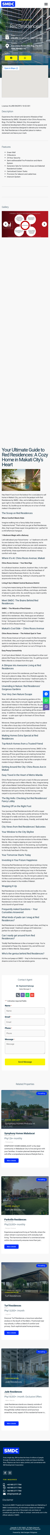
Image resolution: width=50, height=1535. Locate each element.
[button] (46, 4)
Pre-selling (41, 1093)
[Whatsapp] (27, 995)
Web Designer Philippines (29, 1532)
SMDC (16, 500)
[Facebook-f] (5, 1473)
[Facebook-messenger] (46, 694)
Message (9, 1039)
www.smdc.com (37, 1512)
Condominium (25, 20)
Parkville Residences (15, 1219)
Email (8, 1016)
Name (8, 1005)
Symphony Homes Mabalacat (19, 1133)
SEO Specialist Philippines (31, 1529)
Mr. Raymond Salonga (25, 986)
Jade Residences (13, 1391)
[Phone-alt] (18, 995)
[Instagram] (10, 1473)
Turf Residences (12, 1305)
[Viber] (23, 995)
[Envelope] (32, 995)
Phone (8, 1028)
